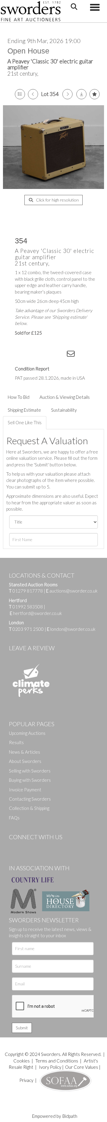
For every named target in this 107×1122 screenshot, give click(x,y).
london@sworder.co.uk (71, 629)
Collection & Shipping (29, 808)
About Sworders (25, 761)
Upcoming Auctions (27, 733)
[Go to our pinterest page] (38, 847)
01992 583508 (27, 606)
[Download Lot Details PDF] (81, 94)
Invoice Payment (25, 789)
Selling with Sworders (30, 770)
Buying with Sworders (30, 780)
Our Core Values (81, 1067)
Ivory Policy (50, 1067)
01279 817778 (27, 590)
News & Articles (24, 752)
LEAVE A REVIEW (32, 647)
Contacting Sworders (30, 799)
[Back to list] (20, 94)
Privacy (26, 1080)
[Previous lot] (33, 94)
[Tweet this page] (35, 355)
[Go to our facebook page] (14, 847)
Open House (28, 51)
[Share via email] (71, 355)
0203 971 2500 (28, 629)
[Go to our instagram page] (59, 355)
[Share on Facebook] (23, 355)
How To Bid (18, 397)
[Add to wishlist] (94, 94)
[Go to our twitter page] (26, 847)
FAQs (14, 817)
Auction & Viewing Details (65, 397)
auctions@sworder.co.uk (71, 590)
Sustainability (64, 410)
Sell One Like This (25, 422)
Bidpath (69, 1116)
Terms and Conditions (57, 1060)
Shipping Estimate (24, 410)
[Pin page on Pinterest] (47, 355)
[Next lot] (67, 94)
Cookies (21, 1060)
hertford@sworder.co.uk (37, 613)
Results (16, 742)
